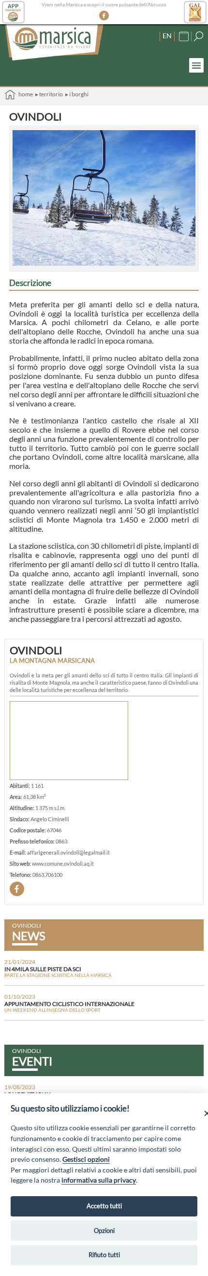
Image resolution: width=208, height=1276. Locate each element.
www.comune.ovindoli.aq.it (63, 863)
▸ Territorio (49, 94)
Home (24, 94)
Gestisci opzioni (86, 1159)
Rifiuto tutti (104, 1255)
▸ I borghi (77, 94)
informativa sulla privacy (98, 1180)
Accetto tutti (104, 1206)
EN (167, 35)
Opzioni (104, 1230)
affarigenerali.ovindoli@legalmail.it (68, 852)
